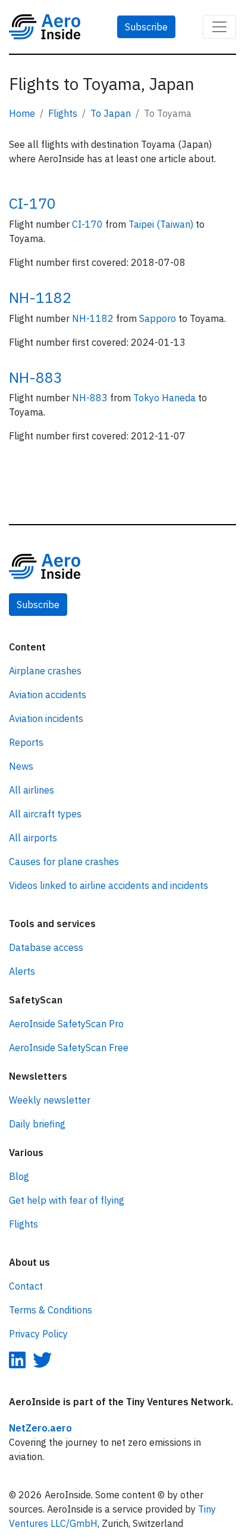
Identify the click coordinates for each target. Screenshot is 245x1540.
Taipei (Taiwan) (162, 224)
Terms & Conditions (50, 1310)
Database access (46, 947)
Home (22, 113)
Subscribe (146, 27)
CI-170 (32, 203)
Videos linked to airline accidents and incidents (108, 885)
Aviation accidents (47, 695)
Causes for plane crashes (64, 861)
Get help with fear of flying (66, 1200)
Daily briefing (37, 1124)
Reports (26, 742)
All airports (33, 838)
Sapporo (158, 318)
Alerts (22, 971)
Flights (62, 113)
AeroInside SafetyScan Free (68, 1047)
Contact (26, 1286)
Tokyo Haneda (165, 398)
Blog (19, 1176)
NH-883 (35, 377)
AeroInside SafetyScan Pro (66, 1024)
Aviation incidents (46, 718)
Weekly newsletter (49, 1100)
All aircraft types (45, 814)
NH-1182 (40, 297)
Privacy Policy (38, 1334)
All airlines (31, 790)
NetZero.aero (40, 1428)
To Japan (110, 113)
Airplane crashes (45, 671)
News (21, 766)
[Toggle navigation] (219, 27)
